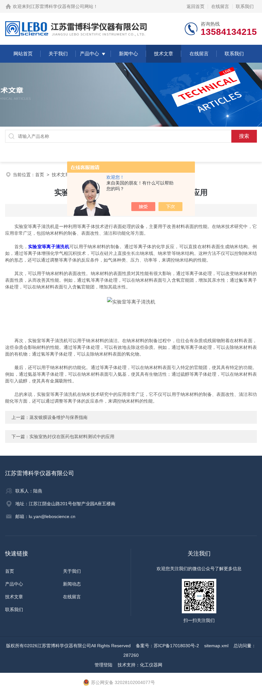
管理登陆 (103, 664)
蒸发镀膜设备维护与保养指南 (58, 417)
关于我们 (58, 53)
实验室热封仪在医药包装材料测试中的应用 (71, 436)
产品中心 (89, 53)
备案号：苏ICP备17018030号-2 (167, 645)
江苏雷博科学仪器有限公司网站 (62, 6)
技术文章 (163, 53)
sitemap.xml (216, 645)
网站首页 (23, 53)
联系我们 (245, 6)
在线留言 (220, 6)
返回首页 (195, 6)
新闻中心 (128, 53)
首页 (39, 174)
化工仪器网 (151, 664)
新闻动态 (72, 583)
